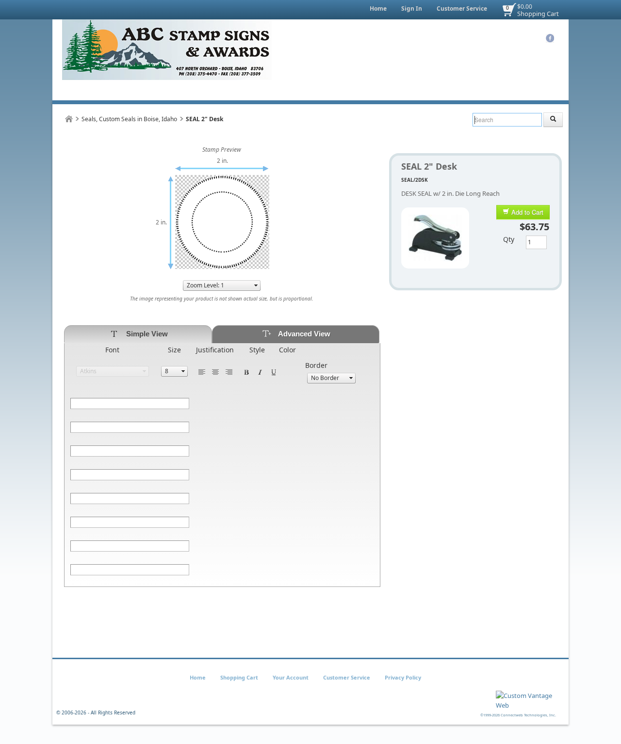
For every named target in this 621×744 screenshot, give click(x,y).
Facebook (550, 38)
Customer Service (462, 8)
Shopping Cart (538, 13)
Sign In (411, 8)
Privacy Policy (403, 677)
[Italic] (260, 371)
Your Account (291, 677)
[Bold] (246, 371)
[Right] (229, 371)
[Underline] (273, 371)
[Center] (215, 371)
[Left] (202, 371)
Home (378, 8)
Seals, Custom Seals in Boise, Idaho (129, 119)
